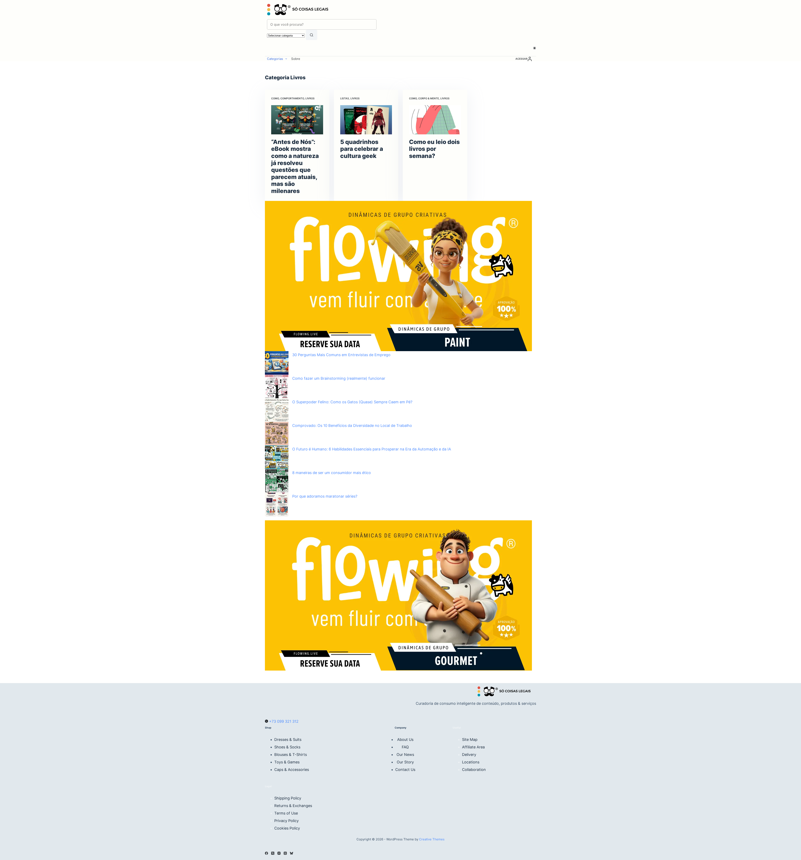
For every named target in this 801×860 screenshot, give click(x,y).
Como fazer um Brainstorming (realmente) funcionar (338, 378)
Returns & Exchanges (293, 805)
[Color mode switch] (534, 48)
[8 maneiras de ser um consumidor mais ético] (276, 481)
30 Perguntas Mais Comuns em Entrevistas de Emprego (341, 355)
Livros (310, 98)
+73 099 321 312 (283, 721)
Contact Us (405, 769)
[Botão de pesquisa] (311, 35)
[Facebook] (266, 853)
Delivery (469, 754)
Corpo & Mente (428, 98)
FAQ (405, 747)
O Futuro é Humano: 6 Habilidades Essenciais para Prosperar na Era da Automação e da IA (371, 449)
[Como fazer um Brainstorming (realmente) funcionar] (276, 386)
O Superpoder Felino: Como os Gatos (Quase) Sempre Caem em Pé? (352, 402)
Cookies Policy (287, 828)
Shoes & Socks (287, 747)
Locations (470, 762)
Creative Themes (432, 839)
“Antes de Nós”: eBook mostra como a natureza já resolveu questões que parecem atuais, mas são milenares (295, 166)
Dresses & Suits (287, 739)
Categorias (275, 59)
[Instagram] (279, 853)
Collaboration (474, 769)
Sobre (295, 59)
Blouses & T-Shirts (290, 754)
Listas (344, 98)
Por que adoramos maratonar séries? (324, 496)
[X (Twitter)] (272, 853)
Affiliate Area (473, 747)
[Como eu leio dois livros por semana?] (435, 119)
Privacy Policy (286, 820)
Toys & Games (287, 762)
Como (275, 98)
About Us (405, 739)
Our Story (405, 762)
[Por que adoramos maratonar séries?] (276, 504)
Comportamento (292, 98)
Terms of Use (286, 813)
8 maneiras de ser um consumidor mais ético (331, 472)
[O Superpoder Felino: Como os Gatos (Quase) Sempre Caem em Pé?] (276, 410)
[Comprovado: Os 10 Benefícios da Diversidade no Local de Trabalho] (276, 433)
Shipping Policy (287, 798)
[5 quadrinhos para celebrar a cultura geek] (366, 119)
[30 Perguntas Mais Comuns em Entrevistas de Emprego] (276, 363)
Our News (405, 754)
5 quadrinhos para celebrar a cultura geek (361, 148)
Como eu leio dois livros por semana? (434, 148)
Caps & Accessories (291, 769)
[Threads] (285, 853)
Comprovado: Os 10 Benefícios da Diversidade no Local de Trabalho (352, 425)
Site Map (469, 739)
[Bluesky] (291, 853)
